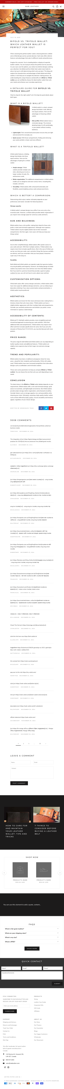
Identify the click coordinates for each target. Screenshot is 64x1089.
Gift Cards (37, 1008)
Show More (32, 948)
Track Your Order (8, 1028)
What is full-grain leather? (14, 929)
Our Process (37, 1025)
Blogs (36, 1031)
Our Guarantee (38, 1028)
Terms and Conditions (9, 1037)
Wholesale (37, 1037)
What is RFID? (10, 942)
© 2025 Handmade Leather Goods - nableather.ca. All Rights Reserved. (31, 1080)
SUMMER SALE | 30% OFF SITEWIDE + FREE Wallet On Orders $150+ (32, 1)
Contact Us (6, 1031)
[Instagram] (8, 1067)
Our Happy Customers (41, 1034)
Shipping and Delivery (9, 1022)
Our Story (37, 1022)
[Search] (53, 6)
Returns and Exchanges (10, 1025)
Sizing (36, 999)
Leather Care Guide (40, 1002)
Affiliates (37, 1011)
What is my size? (11, 937)
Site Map (5, 1040)
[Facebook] (5, 1067)
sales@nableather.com (13, 1063)
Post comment (19, 783)
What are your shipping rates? (15, 933)
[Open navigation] (3, 6)
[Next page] (45, 744)
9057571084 (10, 1060)
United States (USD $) (12, 1077)
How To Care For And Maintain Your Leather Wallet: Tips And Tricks (17, 831)
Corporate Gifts (38, 1005)
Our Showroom (38, 1040)
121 (40, 743)
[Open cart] (57, 6)
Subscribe (9, 1011)
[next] (60, 873)
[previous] (4, 873)
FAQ (4, 1034)
